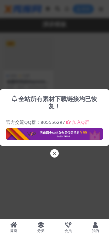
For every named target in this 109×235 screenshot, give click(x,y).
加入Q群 (80, 122)
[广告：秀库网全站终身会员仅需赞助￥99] (54, 132)
